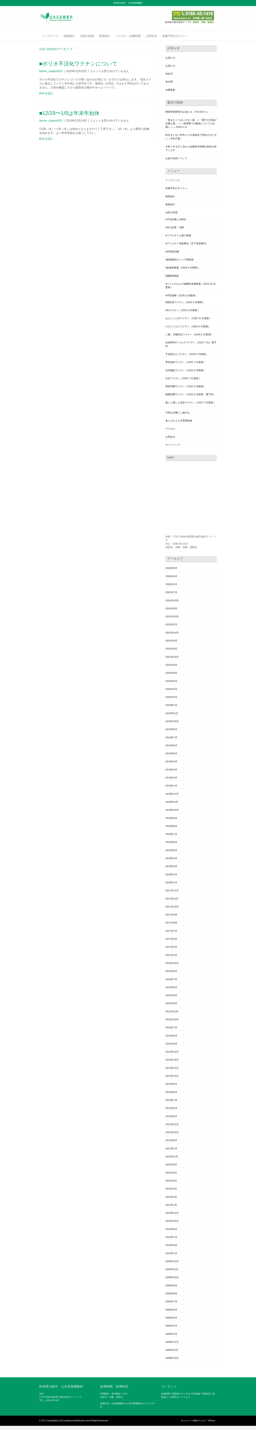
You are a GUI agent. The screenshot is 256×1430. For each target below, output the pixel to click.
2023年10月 (172, 616)
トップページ (50, 35)
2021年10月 (172, 656)
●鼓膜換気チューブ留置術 (179, 259)
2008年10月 (172, 1358)
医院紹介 (104, 35)
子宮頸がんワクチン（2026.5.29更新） (186, 354)
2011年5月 (171, 1172)
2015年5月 (171, 1035)
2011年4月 (171, 1180)
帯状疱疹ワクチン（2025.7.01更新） (185, 362)
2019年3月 (171, 769)
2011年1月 (171, 1205)
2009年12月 (172, 1261)
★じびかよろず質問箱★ (178, 420)
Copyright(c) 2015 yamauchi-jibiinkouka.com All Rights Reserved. (78, 1420)
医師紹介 (69, 35)
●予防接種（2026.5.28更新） (181, 295)
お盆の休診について (176, 158)
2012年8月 (171, 1140)
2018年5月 (171, 850)
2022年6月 (171, 648)
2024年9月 (171, 608)
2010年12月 (172, 1213)
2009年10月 (172, 1277)
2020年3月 (171, 697)
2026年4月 (171, 576)
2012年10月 (172, 1132)
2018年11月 (171, 801)
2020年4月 (171, 689)
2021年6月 (171, 664)
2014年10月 (172, 1059)
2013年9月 (171, 1084)
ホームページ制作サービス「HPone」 (199, 1420)
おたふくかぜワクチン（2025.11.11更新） (188, 318)
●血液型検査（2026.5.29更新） (182, 267)
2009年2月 (171, 1325)
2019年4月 (171, 761)
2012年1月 (171, 1148)
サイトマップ (172, 444)
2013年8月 (171, 1092)
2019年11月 (171, 713)
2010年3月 (171, 1245)
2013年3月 (171, 1116)
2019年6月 (171, 745)
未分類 (169, 81)
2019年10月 (172, 721)
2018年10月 (172, 809)
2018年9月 (171, 818)
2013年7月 (171, 1100)
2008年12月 (172, 1342)
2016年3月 (171, 1003)
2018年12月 (172, 793)
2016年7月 (171, 979)
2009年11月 (171, 1269)
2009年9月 (171, 1285)
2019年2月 (171, 777)
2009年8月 (171, 1293)
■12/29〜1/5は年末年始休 (69, 113)
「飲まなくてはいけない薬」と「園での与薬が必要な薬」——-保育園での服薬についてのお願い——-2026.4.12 (191, 123)
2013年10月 (172, 1076)
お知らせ (170, 57)
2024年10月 (172, 600)
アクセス (170, 428)
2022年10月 (172, 632)
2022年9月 (171, 640)
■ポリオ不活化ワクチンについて (78, 64)
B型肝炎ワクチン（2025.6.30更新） (185, 302)
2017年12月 (172, 890)
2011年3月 (171, 1188)
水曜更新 (170, 89)
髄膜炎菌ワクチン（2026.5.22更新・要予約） (190, 394)
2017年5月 (171, 946)
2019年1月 (171, 785)
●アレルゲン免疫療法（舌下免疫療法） (186, 243)
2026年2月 (171, 584)
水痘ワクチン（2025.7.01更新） (183, 378)
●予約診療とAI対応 (175, 219)
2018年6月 (171, 842)
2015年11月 (171, 1011)
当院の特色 (87, 35)
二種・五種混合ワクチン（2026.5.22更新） (189, 334)
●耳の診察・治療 (174, 227)
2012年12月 (172, 1124)
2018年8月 (171, 826)
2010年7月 (171, 1237)
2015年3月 (171, 1043)
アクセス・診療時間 (128, 35)
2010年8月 (171, 1229)
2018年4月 (171, 858)
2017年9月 (171, 914)
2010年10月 (172, 1221)
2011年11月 (171, 1156)
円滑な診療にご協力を (177, 412)
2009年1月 (171, 1334)
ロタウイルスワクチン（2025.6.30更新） (188, 326)
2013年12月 (172, 1067)
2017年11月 (171, 898)
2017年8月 (171, 922)
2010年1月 (171, 1253)
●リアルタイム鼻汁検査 (178, 235)
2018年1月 (171, 882)
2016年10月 (172, 963)
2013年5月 (171, 1108)
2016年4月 (171, 995)
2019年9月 (171, 729)
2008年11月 (171, 1350)
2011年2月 (171, 1196)
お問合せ (151, 35)
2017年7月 (171, 930)
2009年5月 (171, 1317)
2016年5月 (171, 987)
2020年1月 (171, 705)
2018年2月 (171, 874)
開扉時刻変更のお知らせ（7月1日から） (187, 111)
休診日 (169, 73)
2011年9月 (171, 1164)
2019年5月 (171, 753)
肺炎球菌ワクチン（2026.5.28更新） (185, 386)
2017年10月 (172, 906)
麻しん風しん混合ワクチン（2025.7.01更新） (190, 402)
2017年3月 (171, 955)
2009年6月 (171, 1309)
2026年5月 (171, 568)
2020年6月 (171, 681)
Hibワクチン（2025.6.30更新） (182, 310)
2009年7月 (171, 1301)
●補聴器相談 (172, 275)
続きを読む (46, 93)
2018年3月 (171, 866)
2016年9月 (171, 971)
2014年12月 (172, 1051)
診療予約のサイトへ (174, 35)
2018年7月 (171, 834)
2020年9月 (171, 672)
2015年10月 (172, 1019)
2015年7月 (171, 1027)
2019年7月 (171, 737)
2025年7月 (171, 592)
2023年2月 (171, 624)
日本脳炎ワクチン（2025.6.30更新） (185, 370)
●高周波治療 (172, 251)
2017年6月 (171, 938)
